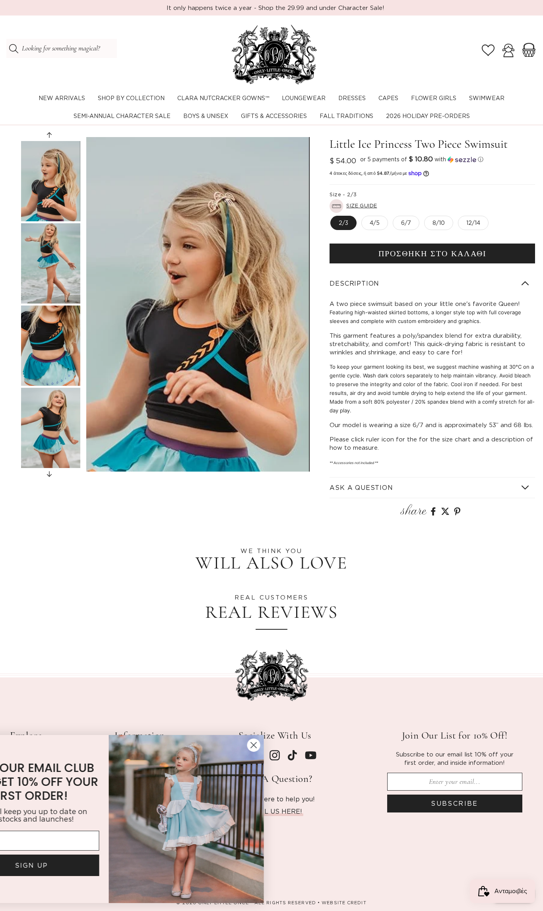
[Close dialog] (308, 745)
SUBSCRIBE (454, 803)
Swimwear (486, 98)
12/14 (473, 223)
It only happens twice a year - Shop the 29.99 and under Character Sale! (275, 7)
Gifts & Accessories (274, 116)
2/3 (343, 223)
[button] (131, 98)
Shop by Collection (131, 98)
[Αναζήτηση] (13, 48)
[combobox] (61, 48)
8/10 (438, 223)
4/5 (375, 223)
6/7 (406, 223)
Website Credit (344, 902)
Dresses (352, 98)
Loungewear (304, 98)
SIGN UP (85, 865)
